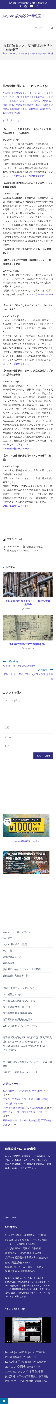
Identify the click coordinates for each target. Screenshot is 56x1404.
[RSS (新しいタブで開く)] (36, 6)
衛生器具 (29, 96)
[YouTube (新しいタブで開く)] (31, 6)
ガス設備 (35, 100)
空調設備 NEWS (25, 1257)
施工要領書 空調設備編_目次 (18, 1019)
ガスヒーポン (33, 104)
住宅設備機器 (34, 1371)
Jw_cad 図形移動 (36, 1352)
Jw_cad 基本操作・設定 (15, 944)
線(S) (7, 1262)
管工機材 (43, 1376)
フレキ (19, 96)
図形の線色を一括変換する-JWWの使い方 (24, 1090)
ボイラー (24, 100)
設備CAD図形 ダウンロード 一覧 (20, 1025)
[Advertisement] (28, 71)
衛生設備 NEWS (20, 1262)
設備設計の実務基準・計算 (17, 975)
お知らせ (7, 112)
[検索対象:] (51, 28)
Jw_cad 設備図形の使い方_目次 (19, 1000)
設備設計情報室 (35, 546)
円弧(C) (26, 1248)
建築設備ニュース (12, 956)
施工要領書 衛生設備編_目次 (18, 1013)
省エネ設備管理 (30, 108)
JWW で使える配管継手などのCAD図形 (23, 1107)
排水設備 (18, 92)
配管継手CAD (42, 1381)
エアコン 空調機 (15, 1366)
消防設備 (46, 100)
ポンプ (45, 92)
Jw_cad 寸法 (29, 1356)
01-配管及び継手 (13, 1235)
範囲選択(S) (42, 1257)
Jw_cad (9, 1352)
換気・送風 (8, 104)
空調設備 (20, 104)
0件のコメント (30, 550)
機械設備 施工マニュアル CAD (18, 988)
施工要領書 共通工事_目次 (16, 1006)
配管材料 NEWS (26, 1271)
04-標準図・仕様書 (35, 1235)
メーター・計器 (32, 92)
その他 (17, 112)
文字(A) (9, 1257)
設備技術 (16, 108)
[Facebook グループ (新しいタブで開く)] (26, 6)
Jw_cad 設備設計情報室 (22, 15)
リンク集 (7, 950)
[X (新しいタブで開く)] (20, 6)
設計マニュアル (15, 1381)
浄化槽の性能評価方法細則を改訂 (28, 644)
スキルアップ (33, 1366)
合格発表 (36, 1248)
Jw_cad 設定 (39, 1361)
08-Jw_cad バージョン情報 (32, 1239)
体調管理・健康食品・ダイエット (20, 1072)
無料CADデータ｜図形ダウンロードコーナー (26, 1111)
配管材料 (7, 92)
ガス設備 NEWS (13, 1248)
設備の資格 (8, 963)
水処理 (15, 100)
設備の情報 (45, 108)
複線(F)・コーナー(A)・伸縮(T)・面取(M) (24, 1266)
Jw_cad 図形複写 (13, 1356)
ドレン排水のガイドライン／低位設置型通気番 (28, 602)
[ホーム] (4, 53)
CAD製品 (7, 938)
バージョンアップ (15, 1371)
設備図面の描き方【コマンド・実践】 (22, 969)
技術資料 (10, 1376)
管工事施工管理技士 (26, 1376)
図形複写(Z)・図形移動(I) (18, 1252)
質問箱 (29, 1381)
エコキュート (42, 96)
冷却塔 (45, 104)
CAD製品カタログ (12, 994)
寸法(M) (36, 1252)
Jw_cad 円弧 (20, 1352)
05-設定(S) (11, 1239)
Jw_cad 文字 (12, 1361)
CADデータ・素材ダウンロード (19, 931)
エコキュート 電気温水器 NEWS (21, 1244)
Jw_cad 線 (27, 1361)
